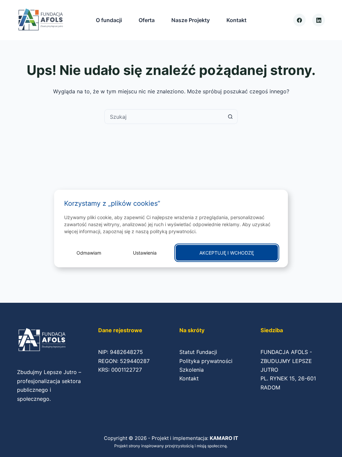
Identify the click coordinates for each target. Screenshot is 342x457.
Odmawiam (88, 253)
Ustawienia (145, 253)
